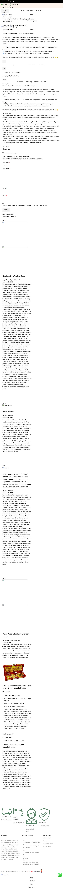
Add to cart (31, 65)
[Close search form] (2, 2)
